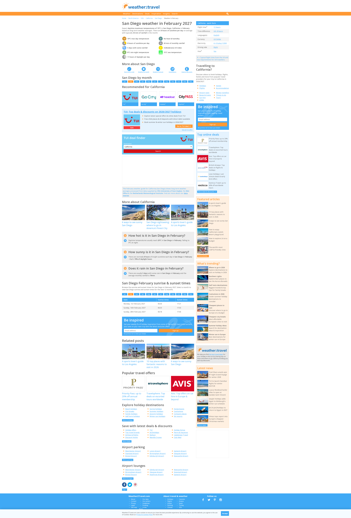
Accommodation (222, 88)
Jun (155, 81)
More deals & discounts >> (207, 192)
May (148, 81)
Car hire (202, 97)
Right (216, 47)
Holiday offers (130, 430)
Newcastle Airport (181, 456)
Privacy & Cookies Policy (144, 515)
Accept (225, 513)
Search (175, 13)
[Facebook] (124, 484)
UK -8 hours (218, 31)
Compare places (180, 414)
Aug (167, 81)
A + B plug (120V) (220, 43)
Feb (131, 81)
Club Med (177, 437)
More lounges (128, 479)
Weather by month (143, 72)
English (216, 35)
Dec (191, 81)
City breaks (129, 411)
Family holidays (131, 414)
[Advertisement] (195, 6)
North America (133, 18)
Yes (215, 51)
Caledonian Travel (181, 435)
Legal (133, 505)
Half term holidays (132, 416)
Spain (181, 503)
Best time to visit (129, 72)
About (133, 499)
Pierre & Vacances (181, 432)
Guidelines (146, 503)
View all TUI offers (187, 130)
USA (142, 18)
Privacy (133, 503)
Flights (202, 88)
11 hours (217, 27)
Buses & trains (205, 95)
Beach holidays (131, 409)
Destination (128, 144)
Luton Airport (155, 451)
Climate (169, 507)
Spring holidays (156, 409)
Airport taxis (204, 93)
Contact (133, 501)
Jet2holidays (154, 432)
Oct (179, 81)
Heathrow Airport (157, 475)
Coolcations (178, 411)
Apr (143, 81)
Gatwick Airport (180, 451)
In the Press (143, 508)
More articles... (203, 256)
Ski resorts (178, 416)
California (149, 18)
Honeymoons (179, 409)
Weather (126, 13)
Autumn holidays (156, 414)
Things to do (221, 95)
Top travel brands (132, 432)
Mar (136, 81)
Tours (218, 97)
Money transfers (222, 93)
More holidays (128, 420)
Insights (166, 13)
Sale (132, 128)
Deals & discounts (187, 72)
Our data (146, 499)
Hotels (218, 86)
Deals (147, 13)
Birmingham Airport (158, 453)
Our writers (146, 501)
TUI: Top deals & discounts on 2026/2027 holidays (152, 111)
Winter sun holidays (157, 416)
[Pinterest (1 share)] (135, 484)
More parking (127, 460)
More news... (202, 425)
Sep (173, 81)
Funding (145, 505)
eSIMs (201, 100)
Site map (134, 507)
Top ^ (124, 489)
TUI (151, 430)
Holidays (202, 86)
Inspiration (156, 13)
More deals (127, 441)
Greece (181, 501)
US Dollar (217, 39)
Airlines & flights (131, 435)
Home (124, 18)
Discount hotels (131, 437)
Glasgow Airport (180, 453)
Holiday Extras (179, 430)
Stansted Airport (132, 453)
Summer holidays (156, 411)
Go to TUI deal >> (184, 126)
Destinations (137, 13)
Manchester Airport (133, 451)
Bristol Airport (131, 456)
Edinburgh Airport (157, 456)
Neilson (153, 435)
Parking (170, 505)
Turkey (181, 505)
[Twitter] (130, 484)
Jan (125, 81)
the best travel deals (216, 354)
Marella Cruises (156, 437)
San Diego (158, 18)
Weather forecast (158, 72)
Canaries (182, 499)
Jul (160, 81)
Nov (185, 81)
